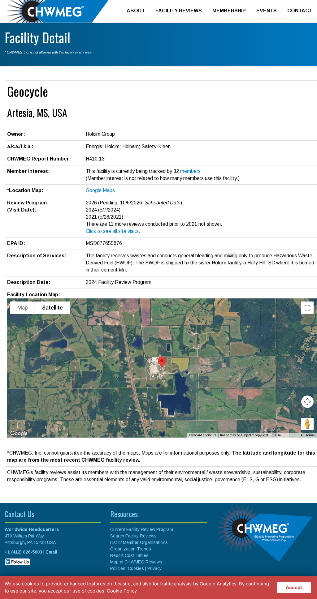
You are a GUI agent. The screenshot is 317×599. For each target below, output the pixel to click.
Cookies (136, 568)
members (190, 171)
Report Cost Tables (129, 555)
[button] (161, 362)
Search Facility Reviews (133, 535)
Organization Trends (130, 548)
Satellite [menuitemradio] (52, 307)
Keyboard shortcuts (202, 435)
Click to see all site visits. (113, 231)
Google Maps (100, 190)
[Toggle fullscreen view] (307, 308)
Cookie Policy (122, 591)
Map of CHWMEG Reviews (136, 561)
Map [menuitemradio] (22, 307)
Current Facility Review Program (141, 529)
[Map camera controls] (307, 402)
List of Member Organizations (139, 542)
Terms (310, 435)
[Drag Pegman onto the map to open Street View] (307, 424)
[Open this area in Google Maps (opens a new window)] (19, 434)
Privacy (154, 568)
